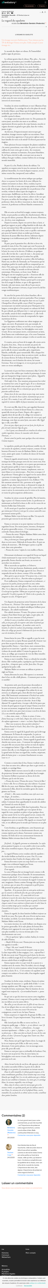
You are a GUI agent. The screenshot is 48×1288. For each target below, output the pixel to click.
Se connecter (29, 6)
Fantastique (5, 15)
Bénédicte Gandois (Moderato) (32, 23)
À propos (5, 1271)
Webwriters (6, 1257)
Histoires (5, 1253)
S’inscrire (42, 6)
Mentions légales (8, 1274)
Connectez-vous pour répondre (29, 1135)
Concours (5, 1255)
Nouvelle (12, 15)
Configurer (19, 1285)
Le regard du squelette (13, 21)
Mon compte (31, 1253)
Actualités (6, 1269)
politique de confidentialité (38, 1283)
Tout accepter (28, 1285)
